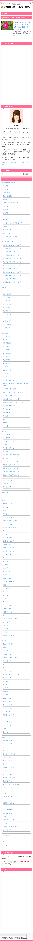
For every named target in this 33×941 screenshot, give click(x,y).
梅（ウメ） (6, 799)
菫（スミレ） (7, 561)
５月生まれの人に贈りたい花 (12, 258)
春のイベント (5, 492)
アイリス (5, 507)
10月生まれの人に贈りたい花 (12, 275)
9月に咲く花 (7, 363)
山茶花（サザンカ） (9, 803)
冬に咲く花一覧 (8, 796)
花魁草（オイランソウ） (10, 657)
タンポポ (5, 564)
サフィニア (6, 684)
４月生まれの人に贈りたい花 (12, 255)
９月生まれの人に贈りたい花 (12, 272)
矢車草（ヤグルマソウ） (10, 618)
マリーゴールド (8, 725)
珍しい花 (5, 426)
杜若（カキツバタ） (9, 517)
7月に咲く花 (7, 356)
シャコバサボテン (8, 809)
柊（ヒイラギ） (8, 774)
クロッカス (6, 531)
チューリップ (7, 568)
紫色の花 (5, 213)
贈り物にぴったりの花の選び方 (12, 223)
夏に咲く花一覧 (8, 644)
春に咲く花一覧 (8, 504)
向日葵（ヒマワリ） (9, 715)
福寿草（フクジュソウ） (10, 826)
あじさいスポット (8, 487)
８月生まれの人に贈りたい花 (12, 268)
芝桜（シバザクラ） (9, 541)
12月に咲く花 (7, 373)
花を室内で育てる (8, 448)
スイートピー (7, 554)
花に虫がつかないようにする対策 (13, 392)
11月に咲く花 (7, 370)
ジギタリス (6, 688)
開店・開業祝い (8, 229)
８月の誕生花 (7, 314)
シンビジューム (8, 813)
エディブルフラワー (9, 380)
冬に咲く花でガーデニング (11, 475)
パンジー (5, 823)
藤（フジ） (6, 591)
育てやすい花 (7, 451)
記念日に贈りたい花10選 (10, 202)
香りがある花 (7, 409)
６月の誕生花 (7, 307)
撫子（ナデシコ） (8, 705)
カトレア (5, 842)
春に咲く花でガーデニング (11, 465)
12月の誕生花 (7, 328)
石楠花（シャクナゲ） (10, 544)
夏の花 (4, 641)
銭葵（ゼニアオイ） (9, 691)
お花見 (5, 444)
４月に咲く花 (7, 346)
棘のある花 (6, 422)
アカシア (5, 510)
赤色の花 (5, 186)
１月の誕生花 (7, 290)
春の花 (4, 500)
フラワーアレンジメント (10, 461)
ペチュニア (6, 722)
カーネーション (8, 524)
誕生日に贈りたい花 (7, 242)
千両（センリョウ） (9, 820)
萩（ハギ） (6, 771)
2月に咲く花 (7, 339)
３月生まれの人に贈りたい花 (12, 251)
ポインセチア (7, 830)
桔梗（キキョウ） (8, 671)
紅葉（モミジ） (8, 787)
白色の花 (5, 189)
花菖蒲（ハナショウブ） (10, 581)
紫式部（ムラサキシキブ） (11, 784)
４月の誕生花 (7, 301)
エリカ (5, 838)
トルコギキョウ (8, 701)
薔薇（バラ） (7, 585)
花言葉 (5, 377)
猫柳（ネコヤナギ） (9, 578)
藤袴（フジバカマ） (9, 781)
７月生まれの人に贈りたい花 (12, 265)
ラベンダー (6, 732)
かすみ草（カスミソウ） (10, 520)
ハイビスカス (7, 711)
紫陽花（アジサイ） (9, 654)
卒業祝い (5, 199)
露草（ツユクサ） (8, 698)
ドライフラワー (8, 458)
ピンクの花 (6, 206)
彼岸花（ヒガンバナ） (10, 777)
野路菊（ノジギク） (9, 767)
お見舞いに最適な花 (9, 395)
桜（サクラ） (7, 534)
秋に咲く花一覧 (8, 740)
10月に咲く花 (7, 366)
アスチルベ (6, 651)
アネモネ (5, 514)
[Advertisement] (16, 73)
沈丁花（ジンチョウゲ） (10, 551)
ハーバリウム (7, 192)
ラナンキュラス (8, 632)
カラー (5, 664)
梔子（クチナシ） (8, 678)
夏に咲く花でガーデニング (11, 468)
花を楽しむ (5, 431)
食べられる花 (7, 416)
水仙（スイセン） (8, 816)
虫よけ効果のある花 (9, 405)
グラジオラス (7, 681)
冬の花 (4, 793)
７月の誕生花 (7, 311)
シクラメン (6, 806)
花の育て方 (6, 438)
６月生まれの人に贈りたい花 (12, 262)
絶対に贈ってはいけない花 (11, 399)
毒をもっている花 (8, 419)
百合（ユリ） (7, 728)
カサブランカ (7, 661)
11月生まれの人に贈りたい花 (12, 279)
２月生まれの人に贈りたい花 (12, 248)
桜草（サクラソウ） (10, 537)
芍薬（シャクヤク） (9, 547)
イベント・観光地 (7, 480)
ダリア (5, 764)
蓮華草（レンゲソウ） (10, 635)
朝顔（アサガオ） (8, 647)
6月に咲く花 (7, 353)
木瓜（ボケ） (7, 602)
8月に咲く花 (7, 360)
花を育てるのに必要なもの (11, 455)
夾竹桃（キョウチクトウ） (11, 674)
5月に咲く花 (7, 350)
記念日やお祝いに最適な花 (9, 182)
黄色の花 (5, 209)
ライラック (6, 625)
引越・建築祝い (8, 196)
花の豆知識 (5, 333)
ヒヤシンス (6, 588)
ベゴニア (5, 718)
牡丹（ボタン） (8, 605)
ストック (5, 558)
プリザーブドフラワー (10, 236)
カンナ (5, 667)
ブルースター (7, 598)
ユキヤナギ (6, 622)
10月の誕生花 (7, 321)
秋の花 (4, 737)
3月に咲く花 (7, 343)
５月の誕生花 (7, 304)
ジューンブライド (8, 216)
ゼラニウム (6, 695)
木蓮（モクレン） (8, 612)
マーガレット (7, 608)
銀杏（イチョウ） (8, 744)
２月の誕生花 (7, 294)
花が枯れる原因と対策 (10, 389)
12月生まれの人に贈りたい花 (12, 282)
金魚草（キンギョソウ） (10, 527)
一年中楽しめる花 (7, 835)
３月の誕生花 (7, 297)
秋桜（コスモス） (8, 757)
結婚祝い (5, 226)
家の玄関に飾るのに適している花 (13, 402)
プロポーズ (6, 233)
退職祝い (5, 219)
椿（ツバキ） (7, 571)
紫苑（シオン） (8, 760)
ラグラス (5, 629)
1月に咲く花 (7, 336)
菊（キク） (6, 750)
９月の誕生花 (7, 317)
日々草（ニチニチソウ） (10, 708)
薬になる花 (6, 412)
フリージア (6, 595)
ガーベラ (5, 747)
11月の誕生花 (7, 324)
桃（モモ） (6, 615)
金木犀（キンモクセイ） (10, 754)
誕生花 (4, 287)
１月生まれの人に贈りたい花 (12, 245)
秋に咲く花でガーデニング (11, 471)
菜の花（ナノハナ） (9, 575)
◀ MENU (4, 14)
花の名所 (5, 483)
